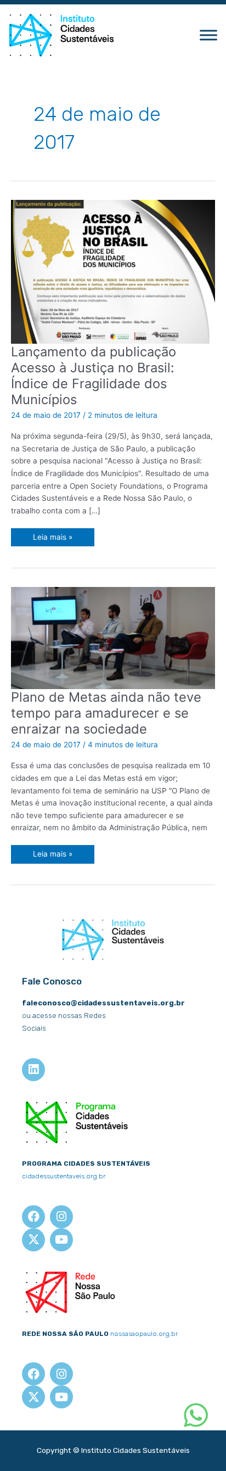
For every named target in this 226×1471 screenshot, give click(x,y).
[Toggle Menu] (208, 35)
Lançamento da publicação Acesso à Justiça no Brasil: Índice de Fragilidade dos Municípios (93, 376)
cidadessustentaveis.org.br (63, 1176)
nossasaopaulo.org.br (144, 1334)
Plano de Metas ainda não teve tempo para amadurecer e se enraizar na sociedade (106, 713)
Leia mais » (54, 534)
